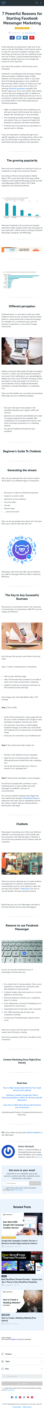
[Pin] (31, 38)
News (4, 1276)
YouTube (28, 1397)
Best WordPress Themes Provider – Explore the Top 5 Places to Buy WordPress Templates (22, 1280)
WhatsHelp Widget (30, 798)
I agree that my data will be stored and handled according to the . (19, 1189)
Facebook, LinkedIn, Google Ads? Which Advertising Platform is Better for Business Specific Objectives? (22, 1097)
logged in (14, 1339)
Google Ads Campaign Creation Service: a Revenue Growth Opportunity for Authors (19, 1242)
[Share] (12, 38)
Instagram (24, 1397)
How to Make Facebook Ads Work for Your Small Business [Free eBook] (22, 1089)
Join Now (36, 1183)
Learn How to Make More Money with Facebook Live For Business (22, 1106)
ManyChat (25, 888)
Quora (39, 1157)
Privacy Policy (18, 1190)
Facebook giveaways (17, 88)
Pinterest (20, 1397)
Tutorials (6, 1315)
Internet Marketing (22, 28)
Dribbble (32, 1397)
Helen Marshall (30, 33)
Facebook (12, 1397)
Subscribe (24, 1384)
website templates (33, 1132)
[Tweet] (18, 38)
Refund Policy (27, 1407)
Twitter (16, 1397)
